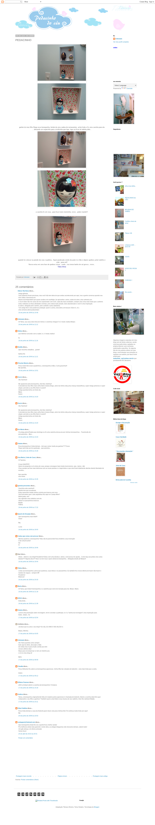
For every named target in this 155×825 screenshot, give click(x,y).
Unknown (21, 319)
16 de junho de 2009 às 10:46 (28, 312)
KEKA (20, 598)
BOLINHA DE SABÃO (129, 210)
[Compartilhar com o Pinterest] (47, 277)
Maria (20, 586)
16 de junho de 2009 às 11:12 (28, 324)
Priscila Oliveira (23, 363)
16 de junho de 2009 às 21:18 (28, 592)
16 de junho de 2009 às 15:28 (28, 451)
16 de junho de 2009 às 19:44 (28, 561)
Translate (129, 88)
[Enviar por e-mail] (38, 277)
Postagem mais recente (23, 776)
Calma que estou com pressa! (28, 536)
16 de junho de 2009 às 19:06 (28, 548)
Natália (20, 347)
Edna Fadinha (22, 708)
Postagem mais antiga (100, 776)
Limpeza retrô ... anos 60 (130, 246)
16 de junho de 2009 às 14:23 (28, 437)
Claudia (20, 666)
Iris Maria (21, 429)
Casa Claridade (121, 437)
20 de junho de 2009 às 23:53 (28, 716)
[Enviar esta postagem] (34, 277)
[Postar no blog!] (40, 277)
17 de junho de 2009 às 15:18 (28, 688)
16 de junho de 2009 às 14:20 (28, 397)
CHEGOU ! (128, 280)
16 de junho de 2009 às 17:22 (28, 507)
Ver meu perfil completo (121, 42)
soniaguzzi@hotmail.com (26, 722)
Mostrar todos (133, 482)
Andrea (20, 694)
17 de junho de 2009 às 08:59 (28, 660)
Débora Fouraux (23, 682)
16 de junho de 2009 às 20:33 (28, 580)
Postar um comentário (25, 738)
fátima (20, 331)
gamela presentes (24, 486)
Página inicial (62, 776)
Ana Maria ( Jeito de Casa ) (27, 457)
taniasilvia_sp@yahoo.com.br (123, 358)
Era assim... (129, 292)
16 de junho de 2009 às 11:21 (28, 356)
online (115, 47)
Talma (20, 568)
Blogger (96, 807)
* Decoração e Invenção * (124, 451)
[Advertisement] (62, 757)
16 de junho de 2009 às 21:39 (28, 603)
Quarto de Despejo (24, 514)
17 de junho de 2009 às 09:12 (28, 676)
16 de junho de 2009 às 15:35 (28, 479)
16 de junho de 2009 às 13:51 (28, 370)
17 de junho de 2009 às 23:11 (28, 702)
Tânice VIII (128, 233)
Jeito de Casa (120, 465)
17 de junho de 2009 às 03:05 (28, 633)
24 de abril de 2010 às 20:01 (27, 734)
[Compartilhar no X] (42, 277)
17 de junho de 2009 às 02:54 (28, 617)
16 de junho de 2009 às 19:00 (28, 529)
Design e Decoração (123, 423)
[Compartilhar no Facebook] (45, 277)
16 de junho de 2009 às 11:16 (28, 340)
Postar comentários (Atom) (30, 780)
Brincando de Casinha (123, 480)
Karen (20, 377)
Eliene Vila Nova (23, 291)
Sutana (20, 443)
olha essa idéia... (130, 186)
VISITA (127, 257)
